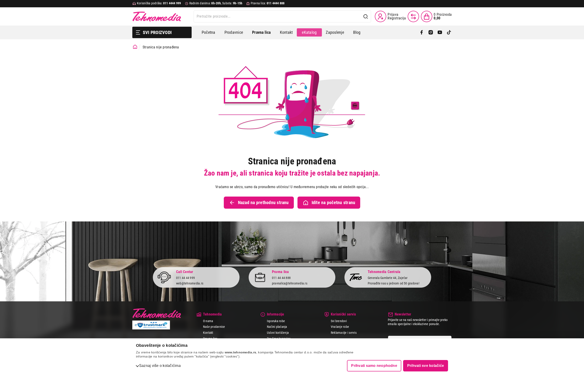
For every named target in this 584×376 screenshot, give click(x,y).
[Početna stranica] (135, 47)
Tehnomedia (156, 16)
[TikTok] (449, 32)
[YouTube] (440, 32)
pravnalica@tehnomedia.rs (289, 283)
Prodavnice (233, 32)
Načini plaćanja (277, 327)
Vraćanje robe (340, 327)
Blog (357, 32)
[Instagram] (430, 32)
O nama (208, 321)
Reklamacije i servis (344, 332)
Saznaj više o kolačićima (160, 366)
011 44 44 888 (281, 278)
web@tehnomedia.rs (189, 283)
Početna (208, 32)
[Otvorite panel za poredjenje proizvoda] (413, 16)
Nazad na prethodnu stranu (263, 202)
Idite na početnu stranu (333, 202)
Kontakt (286, 32)
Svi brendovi (339, 321)
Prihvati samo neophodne (374, 366)
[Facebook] (421, 32)
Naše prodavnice (214, 327)
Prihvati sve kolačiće (425, 366)
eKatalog (309, 32)
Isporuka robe (276, 321)
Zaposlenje (335, 32)
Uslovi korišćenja (278, 332)
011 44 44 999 (185, 278)
